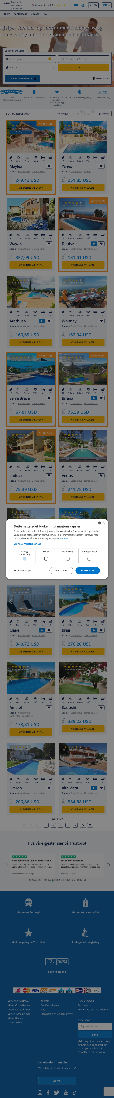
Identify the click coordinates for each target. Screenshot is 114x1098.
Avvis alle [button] (61, 570)
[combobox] (99, 522)
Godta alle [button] (88, 570)
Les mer (64, 538)
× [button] (103, 523)
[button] (57, 544)
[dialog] (57, 549)
